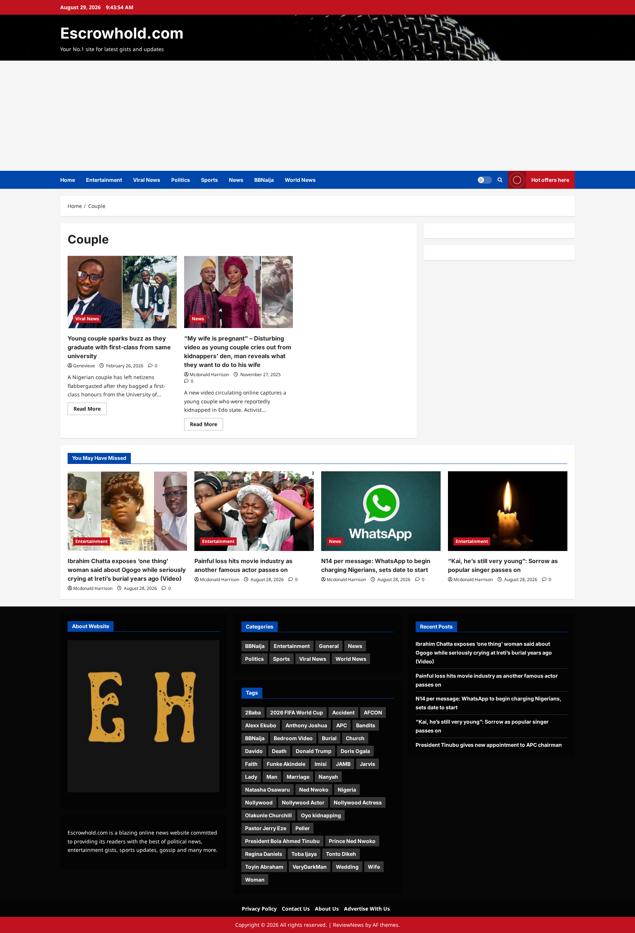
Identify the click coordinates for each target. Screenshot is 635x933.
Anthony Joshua (306, 725)
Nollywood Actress (358, 802)
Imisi (321, 764)
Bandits (365, 725)
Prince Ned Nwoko (352, 841)
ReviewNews (348, 924)
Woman (255, 879)
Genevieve (84, 366)
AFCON (373, 712)
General (329, 646)
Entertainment (104, 180)
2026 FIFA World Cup (296, 712)
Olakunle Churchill (268, 815)
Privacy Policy (259, 908)
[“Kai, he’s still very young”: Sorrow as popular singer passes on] (507, 511)
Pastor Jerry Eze (265, 828)
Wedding (347, 867)
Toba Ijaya (304, 854)
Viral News (146, 180)
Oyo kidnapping (321, 815)
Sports (209, 180)
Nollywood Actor (303, 802)
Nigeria (347, 789)
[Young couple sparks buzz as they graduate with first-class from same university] (122, 292)
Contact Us (296, 908)
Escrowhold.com (121, 33)
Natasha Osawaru (267, 789)
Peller (302, 828)
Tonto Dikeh (341, 854)
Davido (254, 751)
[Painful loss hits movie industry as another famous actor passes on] (254, 511)
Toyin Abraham (264, 867)
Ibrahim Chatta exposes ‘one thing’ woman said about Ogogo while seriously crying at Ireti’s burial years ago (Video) (127, 569)
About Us (327, 908)
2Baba (253, 712)
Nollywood (259, 802)
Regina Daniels (263, 854)
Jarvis (367, 764)
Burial (329, 738)
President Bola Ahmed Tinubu (282, 841)
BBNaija (264, 180)
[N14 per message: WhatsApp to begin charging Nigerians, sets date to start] (381, 511)
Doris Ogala (355, 751)
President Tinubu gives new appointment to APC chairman (489, 745)
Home (67, 180)
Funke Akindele (286, 764)
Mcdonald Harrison (209, 374)
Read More (90, 410)
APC (341, 725)
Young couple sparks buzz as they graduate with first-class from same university (119, 347)
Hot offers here (550, 180)
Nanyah (328, 777)
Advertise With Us (367, 908)
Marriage (298, 777)
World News (300, 180)
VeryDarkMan (310, 867)
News (236, 180)
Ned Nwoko (314, 789)
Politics (180, 180)
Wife (374, 867)
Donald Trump (313, 751)
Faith (251, 764)
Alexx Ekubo (260, 725)
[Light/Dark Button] (484, 180)
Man (271, 777)
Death (279, 751)
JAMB (343, 764)
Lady (251, 777)
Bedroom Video (293, 738)
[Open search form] (500, 180)
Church (355, 738)
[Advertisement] (317, 115)
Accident (343, 712)
